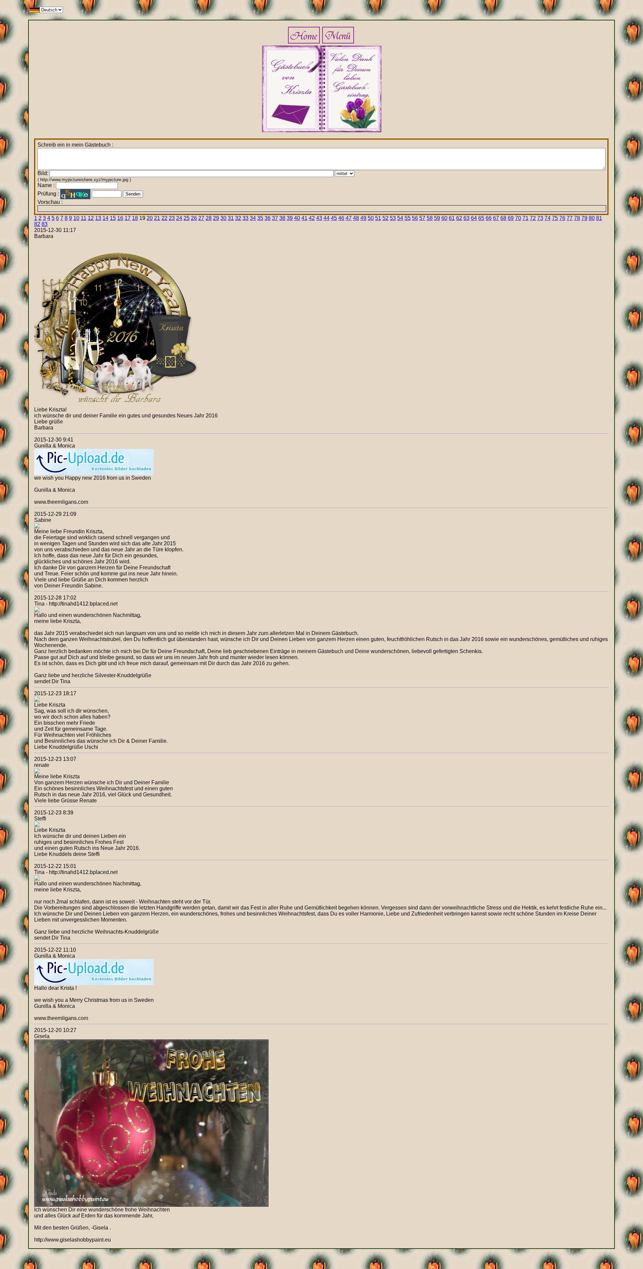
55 (408, 218)
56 (415, 218)
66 (489, 218)
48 (356, 218)
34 (253, 218)
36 (268, 218)
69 (511, 218)
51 (378, 218)
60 (444, 218)
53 (393, 218)
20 (150, 218)
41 (304, 218)
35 (260, 218)
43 (319, 218)
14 (105, 218)
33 (245, 218)
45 (334, 218)
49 (363, 218)
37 (275, 218)
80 (592, 218)
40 (297, 218)
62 (459, 218)
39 (290, 218)
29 (216, 218)
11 (83, 218)
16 (120, 218)
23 (172, 218)
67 (496, 218)
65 (481, 218)
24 (179, 218)
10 (76, 218)
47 (349, 218)
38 (282, 218)
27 (201, 218)
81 (599, 218)
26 (194, 218)
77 (570, 218)
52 (385, 218)
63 (466, 218)
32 (238, 218)
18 (135, 218)
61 (452, 218)
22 (164, 218)
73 (540, 218)
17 (128, 218)
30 (223, 218)
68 (503, 218)
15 (113, 218)
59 (437, 218)
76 (562, 218)
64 (474, 218)
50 (371, 218)
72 (533, 218)
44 (327, 218)
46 (341, 218)
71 (525, 218)
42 (312, 218)
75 (555, 218)
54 (400, 218)
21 (157, 218)
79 (584, 218)
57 (422, 218)
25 (187, 218)
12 (91, 218)
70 (518, 218)
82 (37, 224)
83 (45, 224)
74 (548, 218)
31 (231, 218)
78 (577, 218)
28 (209, 218)
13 (98, 218)
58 (430, 218)
